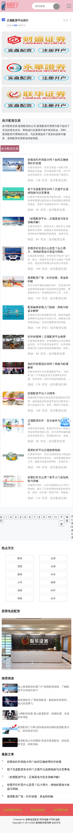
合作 (53, 598)
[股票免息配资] (10, 5)
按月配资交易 (61, 809)
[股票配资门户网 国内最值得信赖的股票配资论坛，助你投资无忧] (10, 728)
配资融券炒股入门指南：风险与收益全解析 (48, 309)
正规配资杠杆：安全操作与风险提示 (48, 422)
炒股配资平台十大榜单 (41, 393)
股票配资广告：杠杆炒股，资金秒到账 (48, 279)
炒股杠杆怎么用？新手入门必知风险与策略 (48, 479)
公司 (19, 582)
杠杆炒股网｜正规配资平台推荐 (47, 336)
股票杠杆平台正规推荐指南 (44, 450)
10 (49, 517)
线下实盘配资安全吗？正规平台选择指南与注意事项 (48, 190)
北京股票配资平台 (12, 809)
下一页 (61, 520)
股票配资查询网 (43, 822)
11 (55, 517)
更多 (65, 20)
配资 (19, 558)
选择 (19, 590)
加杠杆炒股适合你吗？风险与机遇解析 (48, 365)
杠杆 (53, 590)
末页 (67, 518)
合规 (53, 566)
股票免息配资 (38, 809)
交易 (53, 558)
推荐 (53, 582)
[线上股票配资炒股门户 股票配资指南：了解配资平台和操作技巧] (10, 688)
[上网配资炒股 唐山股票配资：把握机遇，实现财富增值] (10, 715)
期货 (19, 566)
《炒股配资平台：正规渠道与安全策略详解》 (48, 220)
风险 (19, 598)
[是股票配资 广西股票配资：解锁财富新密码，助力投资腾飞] (10, 701)
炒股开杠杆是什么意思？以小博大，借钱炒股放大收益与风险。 (47, 250)
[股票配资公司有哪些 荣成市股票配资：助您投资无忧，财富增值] (10, 742)
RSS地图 (44, 819)
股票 (19, 574)
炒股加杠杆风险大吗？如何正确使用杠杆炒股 (48, 161)
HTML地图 (54, 819)
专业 (53, 574)
